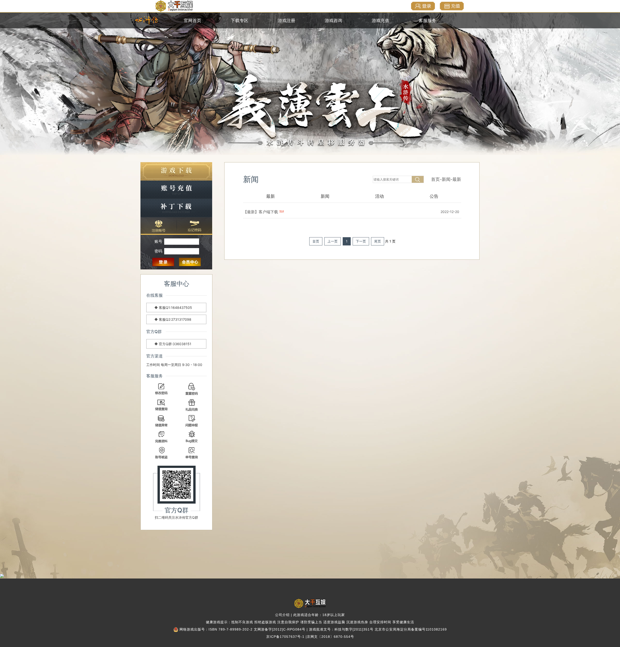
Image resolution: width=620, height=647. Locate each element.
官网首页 (192, 20)
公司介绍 (282, 615)
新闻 (446, 179)
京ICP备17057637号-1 (285, 637)
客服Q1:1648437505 (175, 307)
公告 (434, 196)
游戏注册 (286, 20)
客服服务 (427, 20)
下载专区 (239, 20)
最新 (456, 179)
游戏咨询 (333, 20)
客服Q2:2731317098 (175, 319)
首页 (435, 179)
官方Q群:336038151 (175, 344)
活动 (379, 196)
